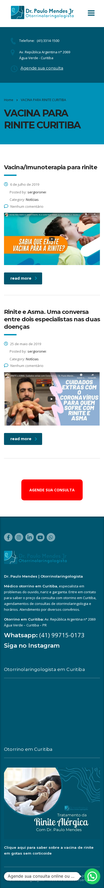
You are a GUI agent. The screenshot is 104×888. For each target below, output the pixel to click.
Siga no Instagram (32, 645)
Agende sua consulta (42, 68)
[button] (92, 876)
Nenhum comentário (26, 206)
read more (20, 278)
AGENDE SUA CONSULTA (52, 489)
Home (8, 100)
